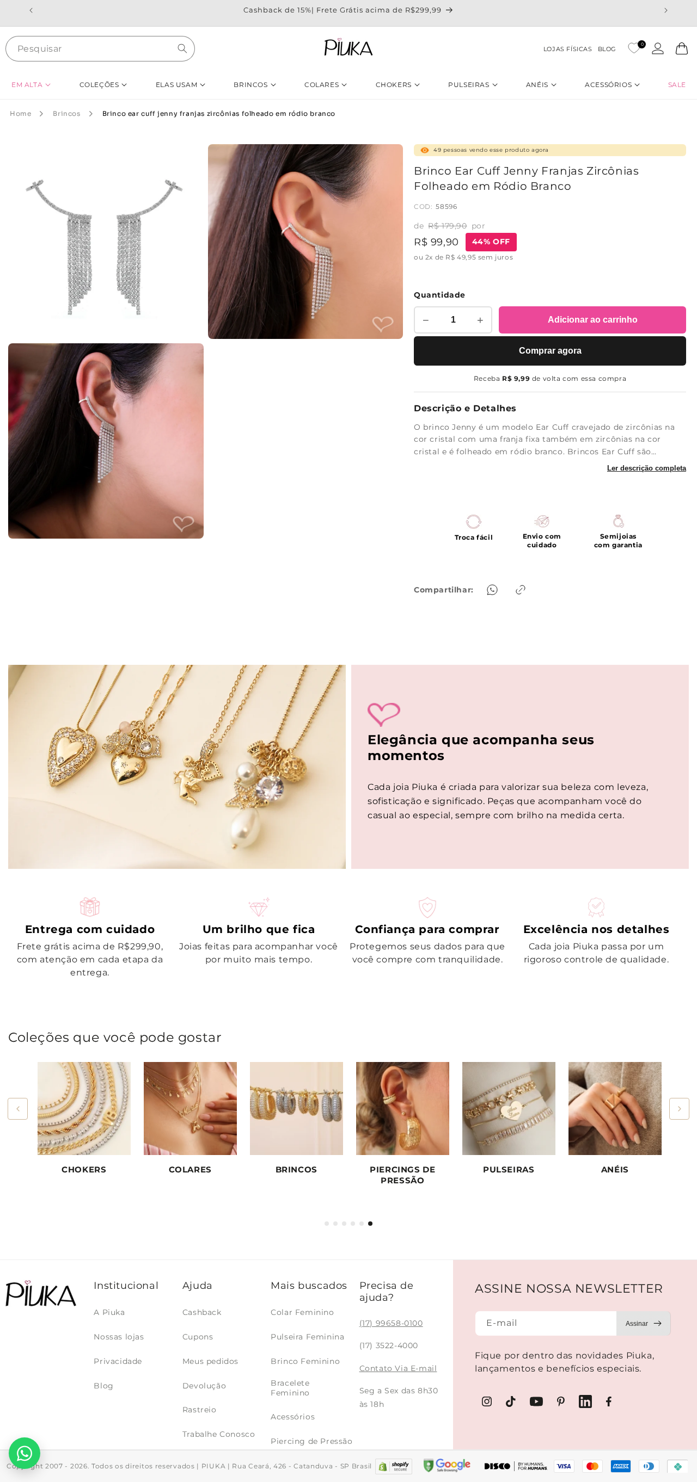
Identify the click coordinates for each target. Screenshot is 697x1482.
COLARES (190, 1169)
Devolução (204, 1386)
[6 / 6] (370, 1223)
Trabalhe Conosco (218, 1434)
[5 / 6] (361, 1223)
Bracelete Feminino (290, 1388)
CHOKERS (84, 1169)
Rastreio (199, 1410)
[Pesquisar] (182, 48)
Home (20, 113)
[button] (31, 84)
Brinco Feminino (305, 1361)
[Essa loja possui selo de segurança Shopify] (393, 1466)
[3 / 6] (344, 1223)
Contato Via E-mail (398, 1368)
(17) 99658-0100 (391, 1323)
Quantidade (440, 295)
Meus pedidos (210, 1361)
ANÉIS (615, 1169)
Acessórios (293, 1417)
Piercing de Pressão (311, 1441)
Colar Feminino (302, 1312)
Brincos (66, 113)
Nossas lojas (119, 1337)
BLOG (607, 49)
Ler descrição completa (646, 468)
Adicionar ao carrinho (593, 319)
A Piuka (109, 1312)
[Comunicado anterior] (31, 10)
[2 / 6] (335, 1223)
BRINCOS (296, 1169)
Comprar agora (550, 350)
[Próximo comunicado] (666, 10)
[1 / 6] (327, 1223)
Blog (103, 1386)
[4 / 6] (353, 1223)
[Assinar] (643, 1323)
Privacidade (118, 1361)
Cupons (197, 1337)
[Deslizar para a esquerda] (18, 1109)
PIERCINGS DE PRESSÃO (402, 1174)
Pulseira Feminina (307, 1337)
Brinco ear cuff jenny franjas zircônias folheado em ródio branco (218, 113)
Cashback (202, 1312)
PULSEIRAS (508, 1169)
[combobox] (100, 48)
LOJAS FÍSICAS (567, 49)
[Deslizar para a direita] (679, 1109)
